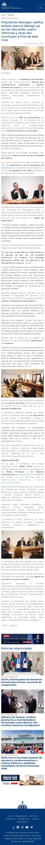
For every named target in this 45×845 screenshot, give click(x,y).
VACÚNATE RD (23, 819)
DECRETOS (10, 819)
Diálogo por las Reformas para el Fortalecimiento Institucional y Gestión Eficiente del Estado (22, 479)
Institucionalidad (10, 18)
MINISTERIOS (22, 822)
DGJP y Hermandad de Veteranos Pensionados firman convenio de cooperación (21, 682)
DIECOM (35, 819)
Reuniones (13, 625)
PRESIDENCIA (21, 816)
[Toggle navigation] (40, 8)
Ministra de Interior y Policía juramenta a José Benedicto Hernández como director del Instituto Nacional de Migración (20, 721)
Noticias (11, 15)
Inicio (3, 15)
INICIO (10, 816)
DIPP (4, 625)
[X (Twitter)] (13, 827)
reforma (5, 168)
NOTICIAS (33, 816)
